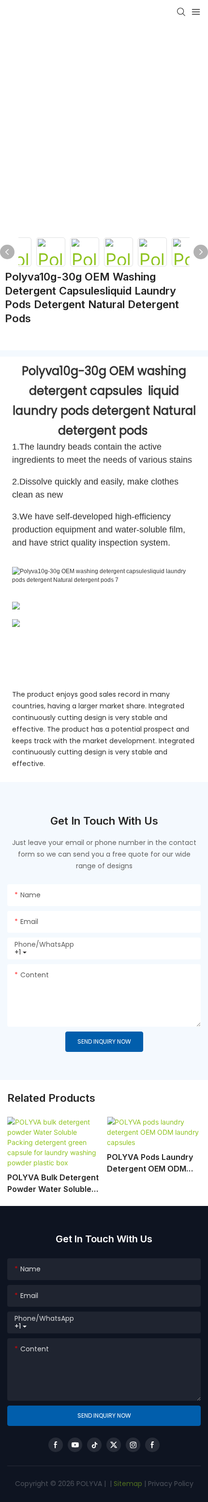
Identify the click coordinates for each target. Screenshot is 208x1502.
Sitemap (127, 1483)
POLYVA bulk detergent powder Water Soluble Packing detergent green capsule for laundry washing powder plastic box (53, 1184)
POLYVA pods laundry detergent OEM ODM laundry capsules (150, 1163)
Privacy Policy (170, 1483)
